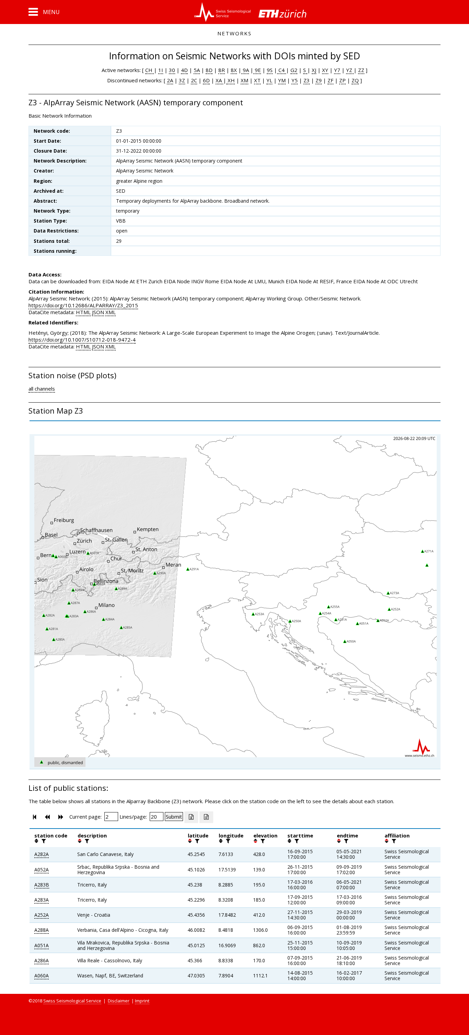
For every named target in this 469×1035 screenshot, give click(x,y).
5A (197, 70)
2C (194, 80)
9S (270, 70)
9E (257, 70)
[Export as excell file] (191, 817)
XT (257, 80)
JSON (98, 312)
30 (172, 70)
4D (184, 70)
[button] (44, 12)
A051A (41, 945)
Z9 (319, 80)
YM (282, 80)
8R (221, 70)
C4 (281, 70)
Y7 (337, 70)
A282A (41, 854)
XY (325, 70)
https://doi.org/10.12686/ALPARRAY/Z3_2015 (83, 305)
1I (160, 70)
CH (149, 70)
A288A (41, 930)
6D (206, 80)
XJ (314, 70)
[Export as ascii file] (206, 817)
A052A (41, 869)
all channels (41, 388)
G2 (293, 70)
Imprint (142, 1001)
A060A (41, 975)
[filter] (43, 840)
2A (170, 80)
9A (245, 70)
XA (219, 80)
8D (209, 70)
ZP (342, 80)
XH (230, 80)
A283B (41, 884)
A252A (41, 915)
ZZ (361, 70)
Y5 (294, 80)
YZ (350, 70)
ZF (330, 80)
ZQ (355, 80)
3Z (182, 80)
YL (269, 80)
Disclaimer (118, 1001)
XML (110, 312)
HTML (83, 312)
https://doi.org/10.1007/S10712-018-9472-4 (82, 339)
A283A (41, 899)
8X (234, 70)
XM (244, 80)
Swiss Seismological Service (72, 1001)
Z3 (307, 80)
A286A (41, 960)
